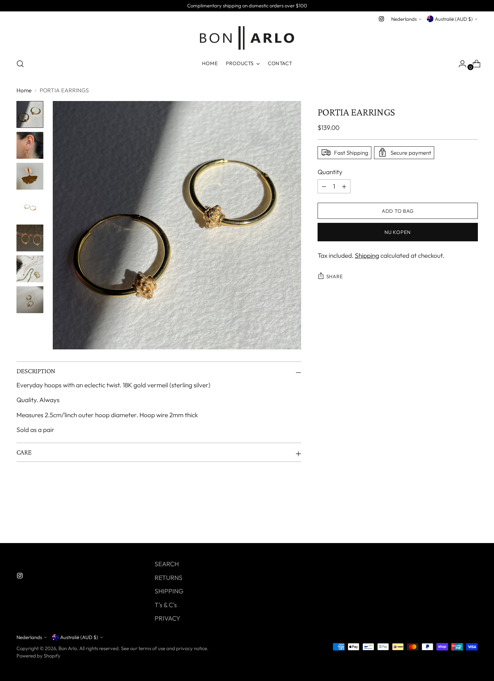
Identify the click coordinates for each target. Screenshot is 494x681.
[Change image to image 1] (29, 114)
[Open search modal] (20, 63)
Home (24, 90)
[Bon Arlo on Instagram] (381, 19)
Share (334, 276)
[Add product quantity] (324, 186)
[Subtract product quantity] (344, 186)
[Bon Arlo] (247, 38)
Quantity (330, 171)
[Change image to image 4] (29, 207)
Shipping (367, 255)
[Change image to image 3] (29, 176)
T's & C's (166, 605)
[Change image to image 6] (29, 268)
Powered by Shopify (38, 655)
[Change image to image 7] (29, 299)
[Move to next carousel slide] (472, 520)
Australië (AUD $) (454, 19)
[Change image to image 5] (29, 238)
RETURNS (168, 578)
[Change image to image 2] (29, 145)
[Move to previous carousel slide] (456, 520)
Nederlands (404, 19)
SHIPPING (169, 591)
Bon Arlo (67, 648)
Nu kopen (397, 232)
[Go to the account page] (459, 63)
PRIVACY (167, 618)
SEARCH (167, 564)
